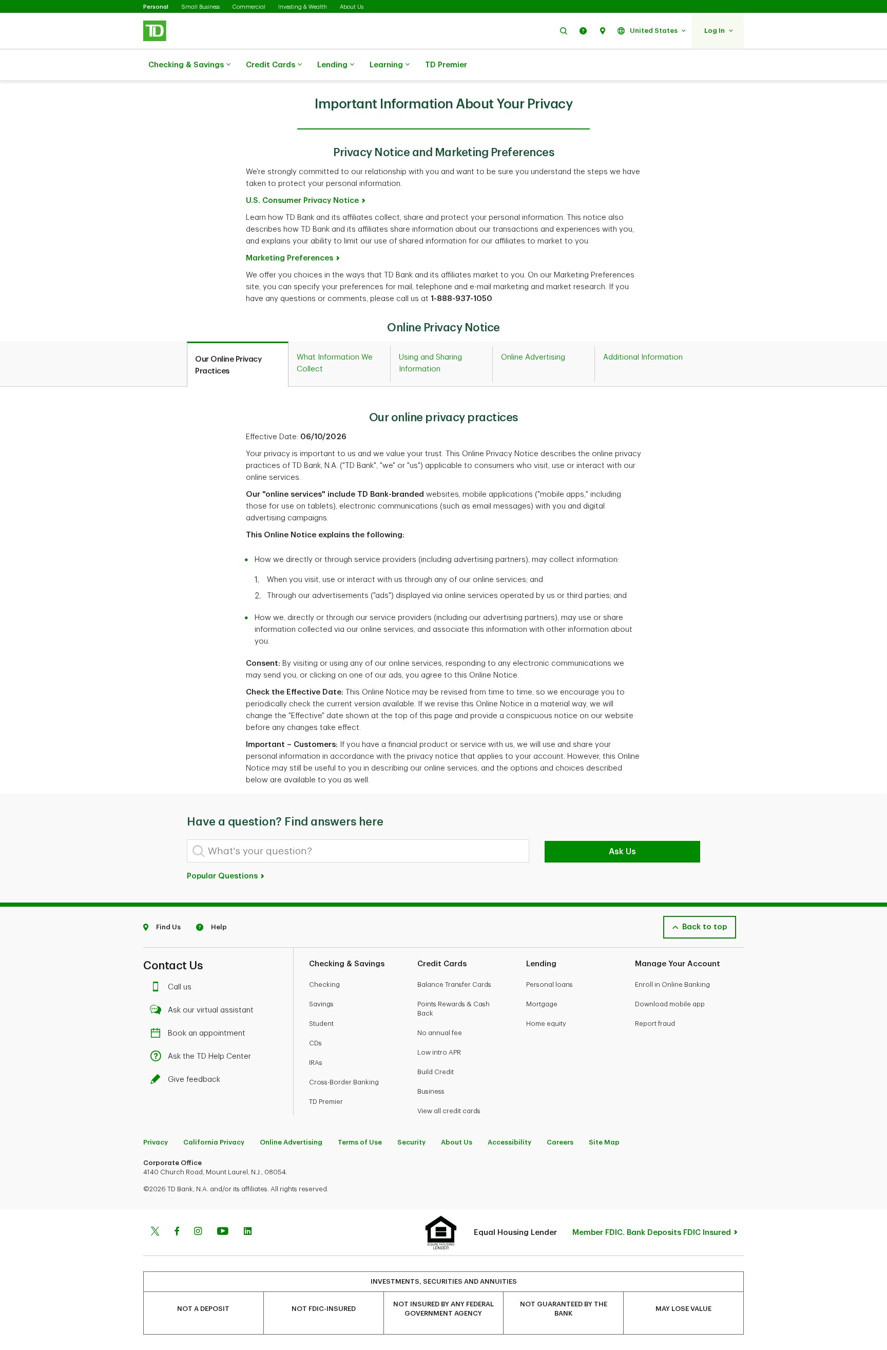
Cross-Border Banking (344, 1082)
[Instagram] (198, 1232)
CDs (315, 1043)
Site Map (604, 1142)
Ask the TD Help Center (209, 1056)
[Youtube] (222, 1232)
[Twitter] (155, 1232)
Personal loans (549, 984)
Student (321, 1023)
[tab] (237, 364)
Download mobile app (670, 1004)
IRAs (315, 1062)
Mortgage (541, 1004)
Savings (321, 1004)
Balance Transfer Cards (454, 984)
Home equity (546, 1023)
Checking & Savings (186, 65)
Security (411, 1142)
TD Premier (446, 65)
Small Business (200, 7)
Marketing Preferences (289, 258)
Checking (324, 984)
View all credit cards (448, 1111)
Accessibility (509, 1142)
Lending (332, 65)
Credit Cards (270, 65)
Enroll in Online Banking (672, 984)
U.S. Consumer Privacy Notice (302, 200)
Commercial (249, 7)
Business (431, 1091)
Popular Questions (223, 876)
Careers (560, 1142)
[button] (563, 30)
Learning (386, 65)
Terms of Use (360, 1142)
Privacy (155, 1142)
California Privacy (213, 1142)
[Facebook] (177, 1232)
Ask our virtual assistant (211, 1010)
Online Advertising (291, 1142)
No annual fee (439, 1032)
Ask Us (622, 852)
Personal (155, 7)
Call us (179, 987)
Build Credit (435, 1071)
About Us (351, 7)
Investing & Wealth (302, 7)
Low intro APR (439, 1052)
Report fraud (655, 1023)
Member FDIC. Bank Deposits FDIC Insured (651, 1232)
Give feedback (194, 1079)
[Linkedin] (248, 1232)
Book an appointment (206, 1033)
